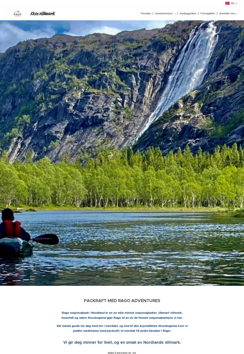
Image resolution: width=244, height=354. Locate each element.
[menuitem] (147, 13)
